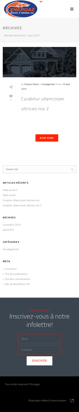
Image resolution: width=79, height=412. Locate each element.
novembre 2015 (12, 224)
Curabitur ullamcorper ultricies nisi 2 (22, 205)
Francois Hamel (31, 84)
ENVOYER (39, 360)
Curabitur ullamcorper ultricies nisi (21, 200)
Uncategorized (48, 84)
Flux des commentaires (17, 279)
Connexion (11, 268)
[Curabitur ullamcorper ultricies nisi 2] (39, 62)
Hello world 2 (10, 190)
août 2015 (8, 229)
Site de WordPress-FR (17, 284)
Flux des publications (16, 274)
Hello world (9, 195)
